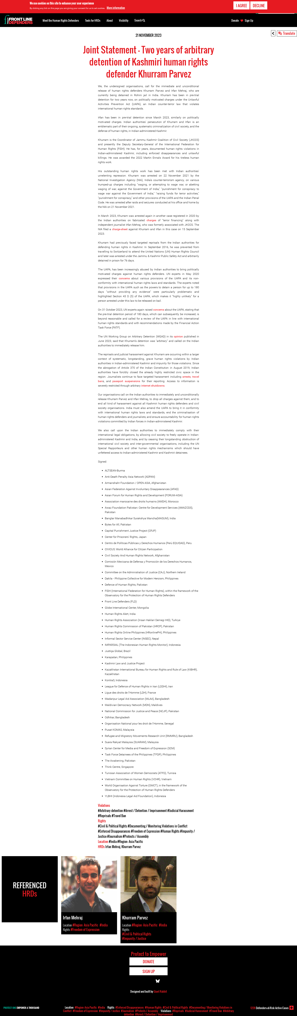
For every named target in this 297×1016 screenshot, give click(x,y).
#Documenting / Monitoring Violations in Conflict (157, 826)
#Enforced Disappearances (114, 831)
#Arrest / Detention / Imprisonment (145, 810)
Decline (259, 5)
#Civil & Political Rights (112, 826)
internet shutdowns (152, 385)
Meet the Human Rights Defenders (61, 20)
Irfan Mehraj (112, 846)
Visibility (123, 20)
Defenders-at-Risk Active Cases (269, 1008)
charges (151, 220)
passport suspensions (126, 381)
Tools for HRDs (92, 20)
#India (113, 841)
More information (116, 8)
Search (138, 20)
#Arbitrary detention (110, 810)
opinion (178, 336)
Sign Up (249, 20)
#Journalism (114, 836)
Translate (289, 33)
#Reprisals (104, 816)
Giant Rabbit (160, 991)
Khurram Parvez (131, 846)
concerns (124, 278)
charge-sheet (120, 229)
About (110, 20)
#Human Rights (170, 831)
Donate (235, 20)
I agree (241, 5)
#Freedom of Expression (145, 831)
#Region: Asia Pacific (130, 841)
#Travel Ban (119, 816)
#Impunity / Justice (109, 1011)
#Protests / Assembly (136, 836)
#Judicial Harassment (180, 810)
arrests (186, 376)
